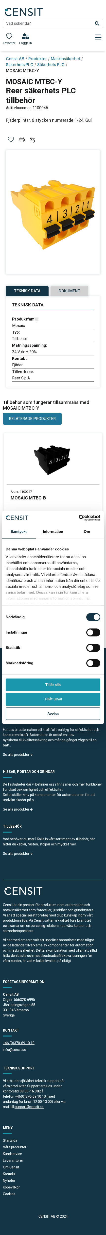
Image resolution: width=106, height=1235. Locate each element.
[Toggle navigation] (98, 37)
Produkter (37, 58)
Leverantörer (13, 1160)
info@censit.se (14, 1050)
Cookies (9, 1194)
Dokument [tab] (69, 291)
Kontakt (9, 1174)
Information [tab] (53, 531)
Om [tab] (87, 531)
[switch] (93, 632)
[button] (22, 140)
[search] (53, 23)
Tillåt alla (53, 685)
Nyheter (9, 1181)
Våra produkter (14, 1147)
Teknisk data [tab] (27, 291)
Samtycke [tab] (19, 531)
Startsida (10, 1140)
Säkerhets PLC (19, 64)
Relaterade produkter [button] (32, 418)
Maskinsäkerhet (65, 58)
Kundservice (12, 1154)
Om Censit (11, 1167)
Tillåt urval (53, 699)
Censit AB (15, 58)
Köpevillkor (11, 1187)
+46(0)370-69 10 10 (30, 1096)
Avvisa (53, 714)
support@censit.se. (29, 1107)
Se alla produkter (16, 755)
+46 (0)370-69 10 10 (19, 1043)
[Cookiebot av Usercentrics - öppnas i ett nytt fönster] (78, 518)
